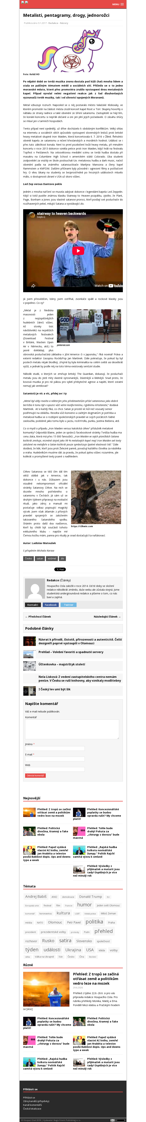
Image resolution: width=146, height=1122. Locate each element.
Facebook (51, 604)
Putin (87, 932)
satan (40, 558)
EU (108, 897)
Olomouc (55, 922)
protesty (75, 932)
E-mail (29, 754)
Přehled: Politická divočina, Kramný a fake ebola (52, 831)
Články (65, 580)
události (52, 949)
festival (47, 905)
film (58, 905)
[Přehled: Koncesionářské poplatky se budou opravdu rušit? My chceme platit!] (79, 815)
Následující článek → (107, 616)
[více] (30, 1009)
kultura (63, 912)
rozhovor (31, 941)
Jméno (29, 744)
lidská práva (90, 913)
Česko (28, 558)
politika (94, 921)
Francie (68, 905)
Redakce (53, 23)
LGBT (77, 913)
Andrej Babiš (36, 896)
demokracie (68, 896)
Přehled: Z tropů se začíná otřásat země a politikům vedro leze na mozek (54, 812)
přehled (104, 931)
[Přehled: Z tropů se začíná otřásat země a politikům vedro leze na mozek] (29, 815)
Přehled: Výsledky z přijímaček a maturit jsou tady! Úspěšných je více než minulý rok (96, 870)
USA (90, 950)
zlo (62, 558)
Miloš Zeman (108, 913)
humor (84, 904)
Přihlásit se (29, 1097)
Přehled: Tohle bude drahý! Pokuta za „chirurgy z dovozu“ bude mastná (96, 833)
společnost (103, 941)
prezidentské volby (53, 932)
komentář (30, 913)
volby (114, 950)
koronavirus (46, 913)
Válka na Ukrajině (44, 956)
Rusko (48, 940)
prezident (30, 932)
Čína (81, 956)
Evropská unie (32, 905)
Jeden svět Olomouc (108, 905)
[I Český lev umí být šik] (29, 693)
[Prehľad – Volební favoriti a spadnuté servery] (29, 656)
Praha (111, 922)
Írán (61, 956)
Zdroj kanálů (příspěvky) (36, 1101)
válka (27, 957)
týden (32, 949)
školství (92, 956)
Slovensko (84, 941)
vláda (102, 950)
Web (27, 765)
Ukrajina (73, 949)
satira (65, 940)
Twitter (68, 604)
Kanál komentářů (32, 1104)
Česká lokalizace (32, 1108)
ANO (54, 896)
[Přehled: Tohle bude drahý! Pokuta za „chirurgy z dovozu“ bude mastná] (79, 834)
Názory (64, 23)
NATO (40, 922)
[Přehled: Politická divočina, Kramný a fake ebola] (29, 834)
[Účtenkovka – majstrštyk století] (29, 668)
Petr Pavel (74, 922)
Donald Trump (90, 896)
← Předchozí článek (38, 616)
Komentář (31, 717)
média (28, 922)
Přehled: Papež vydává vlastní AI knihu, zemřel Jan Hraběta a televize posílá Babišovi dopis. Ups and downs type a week (47, 853)
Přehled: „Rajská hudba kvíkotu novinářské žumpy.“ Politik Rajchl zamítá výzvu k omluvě (95, 852)
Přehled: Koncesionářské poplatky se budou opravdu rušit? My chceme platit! (97, 814)
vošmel (52, 558)
